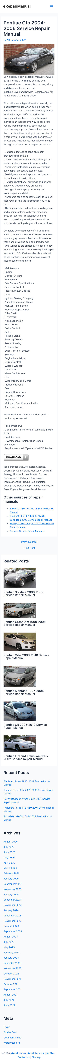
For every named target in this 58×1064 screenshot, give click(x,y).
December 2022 (12, 963)
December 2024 (12, 899)
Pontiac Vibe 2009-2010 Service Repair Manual (26, 656)
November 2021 (12, 979)
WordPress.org (12, 1042)
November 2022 (12, 968)
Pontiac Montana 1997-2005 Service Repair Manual (24, 692)
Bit (47, 1053)
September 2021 (13, 989)
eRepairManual (17, 6)
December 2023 (12, 915)
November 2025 (12, 889)
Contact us (24, 1057)
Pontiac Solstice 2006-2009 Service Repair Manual (24, 593)
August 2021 (10, 994)
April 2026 (9, 862)
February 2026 (11, 873)
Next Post (29, 548)
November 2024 (12, 905)
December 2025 (12, 884)
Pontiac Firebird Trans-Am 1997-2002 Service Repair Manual (27, 757)
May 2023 (9, 947)
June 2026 (9, 852)
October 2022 (11, 973)
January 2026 (11, 878)
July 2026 (9, 847)
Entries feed (10, 1032)
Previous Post (29, 542)
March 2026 (10, 868)
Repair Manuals (36, 1053)
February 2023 (11, 952)
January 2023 (11, 957)
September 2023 (13, 931)
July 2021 (9, 1000)
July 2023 (9, 942)
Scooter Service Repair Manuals (27, 531)
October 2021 (11, 984)
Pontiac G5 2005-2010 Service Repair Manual (25, 726)
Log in (7, 1027)
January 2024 (11, 910)
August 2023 (11, 936)
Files (52, 1053)
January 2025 (11, 894)
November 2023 (12, 920)
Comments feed (12, 1037)
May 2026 (9, 857)
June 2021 (9, 1005)
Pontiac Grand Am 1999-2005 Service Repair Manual (25, 623)
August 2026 (11, 841)
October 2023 (11, 926)
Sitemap (36, 1057)
